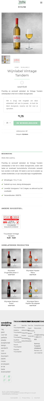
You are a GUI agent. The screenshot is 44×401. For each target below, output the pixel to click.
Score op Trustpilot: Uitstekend (37, 346)
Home (17, 67)
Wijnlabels (25, 67)
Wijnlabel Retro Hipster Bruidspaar (33, 302)
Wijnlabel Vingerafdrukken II (11, 272)
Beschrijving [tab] (7, 153)
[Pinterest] (10, 377)
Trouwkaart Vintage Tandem (11, 235)
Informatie (33, 321)
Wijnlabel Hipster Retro (32, 272)
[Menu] (41, 2)
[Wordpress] (10, 381)
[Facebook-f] (5, 377)
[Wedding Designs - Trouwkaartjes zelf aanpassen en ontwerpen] (22, 2)
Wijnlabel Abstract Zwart (11, 302)
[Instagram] (5, 381)
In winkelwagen (27, 123)
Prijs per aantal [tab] (8, 158)
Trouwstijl (28, 321)
